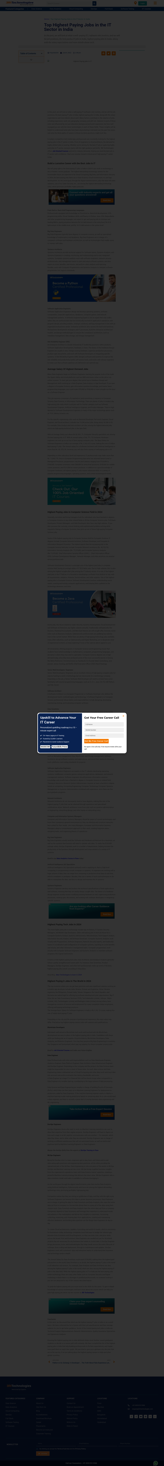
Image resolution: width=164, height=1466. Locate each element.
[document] (82, 733)
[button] (123, 716)
